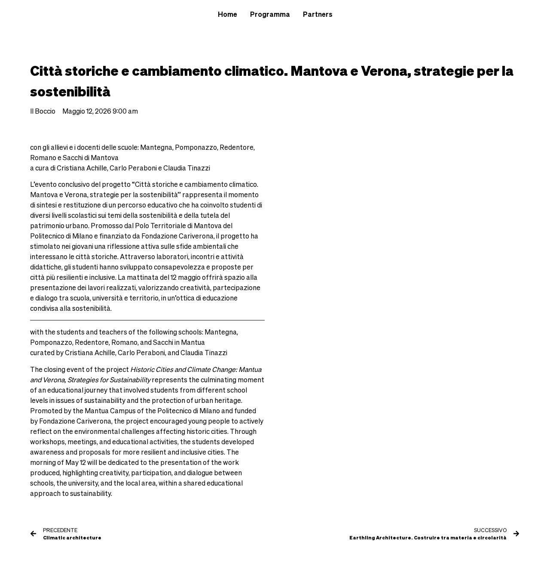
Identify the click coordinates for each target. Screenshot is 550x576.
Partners (318, 14)
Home (227, 14)
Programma (270, 14)
